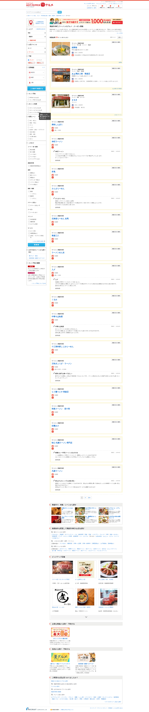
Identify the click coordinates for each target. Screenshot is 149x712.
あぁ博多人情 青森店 (81, 74)
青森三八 (55, 236)
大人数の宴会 (33, 136)
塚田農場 (116, 697)
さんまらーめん (58, 189)
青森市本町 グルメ (60, 15)
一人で (31, 127)
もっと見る (120, 33)
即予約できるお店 (34, 97)
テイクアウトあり (35, 159)
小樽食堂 (86, 699)
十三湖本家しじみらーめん (63, 347)
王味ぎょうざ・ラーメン (62, 364)
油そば (104, 549)
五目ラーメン (97, 549)
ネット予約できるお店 (35, 100)
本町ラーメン (57, 142)
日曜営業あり (34, 233)
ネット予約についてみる (39, 283)
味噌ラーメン (72, 549)
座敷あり (32, 177)
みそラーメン (63, 549)
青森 (50, 15)
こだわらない (54, 534)
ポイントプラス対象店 (35, 112)
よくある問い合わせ (90, 3)
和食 (86, 534)
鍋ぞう (76, 699)
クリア (43, 67)
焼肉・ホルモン (114, 534)
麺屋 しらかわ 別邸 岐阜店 (82, 607)
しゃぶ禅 (81, 697)
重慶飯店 (103, 699)
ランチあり (33, 156)
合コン (31, 138)
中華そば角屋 (57, 317)
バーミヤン (64, 697)
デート (31, 125)
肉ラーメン (84, 550)
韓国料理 (54, 536)
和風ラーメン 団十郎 (61, 409)
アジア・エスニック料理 (65, 536)
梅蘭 (76, 697)
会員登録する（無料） (92, 7)
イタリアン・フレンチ (98, 534)
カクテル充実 (34, 224)
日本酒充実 (33, 219)
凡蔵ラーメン (57, 471)
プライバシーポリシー (102, 708)
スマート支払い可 (35, 205)
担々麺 (54, 550)
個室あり (32, 173)
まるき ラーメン (118, 114)
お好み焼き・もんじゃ (102, 536)
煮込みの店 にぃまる (58, 607)
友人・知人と (33, 120)
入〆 (53, 270)
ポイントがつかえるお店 (36, 110)
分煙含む (34, 194)
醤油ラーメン (81, 549)
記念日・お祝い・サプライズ (37, 129)
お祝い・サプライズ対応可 (37, 236)
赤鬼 (53, 172)
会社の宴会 (32, 132)
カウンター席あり (35, 180)
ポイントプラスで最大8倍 (60, 638)
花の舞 (71, 699)
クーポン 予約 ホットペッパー (116, 3)
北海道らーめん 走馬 (60, 219)
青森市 (53, 15)
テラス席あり (34, 184)
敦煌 (95, 697)
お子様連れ (104, 543)
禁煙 (31, 191)
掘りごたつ (33, 175)
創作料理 (80, 534)
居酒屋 (61, 534)
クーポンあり (34, 212)
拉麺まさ (55, 426)
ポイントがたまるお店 (35, 107)
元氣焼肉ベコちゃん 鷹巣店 (105, 607)
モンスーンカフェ (107, 697)
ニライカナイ (88, 697)
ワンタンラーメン (102, 550)
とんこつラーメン (112, 549)
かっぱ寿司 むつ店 (80, 579)
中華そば (59, 550)
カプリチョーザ (55, 697)
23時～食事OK (87, 543)
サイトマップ (93, 708)
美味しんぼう (57, 125)
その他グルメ (55, 538)
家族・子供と (33, 122)
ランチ (40, 60)
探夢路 (74, 48)
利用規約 (110, 708)
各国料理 (75, 536)
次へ (89, 497)
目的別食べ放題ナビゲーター (37, 258)
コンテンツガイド (102, 3)
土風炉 (99, 697)
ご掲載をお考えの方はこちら (66, 709)
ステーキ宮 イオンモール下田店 (60, 579)
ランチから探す (55, 686)
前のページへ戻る (32, 15)
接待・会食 (32, 134)
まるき (74, 100)
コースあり (33, 154)
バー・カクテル (84, 536)
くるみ (54, 300)
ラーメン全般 (95, 29)
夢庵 (81, 699)
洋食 (90, 534)
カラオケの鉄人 (64, 699)
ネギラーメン (67, 550)
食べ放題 (32, 152)
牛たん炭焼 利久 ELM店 (105, 579)
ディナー (32, 60)
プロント (71, 697)
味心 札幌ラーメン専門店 (62, 443)
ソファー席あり (34, 182)
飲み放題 (32, 149)
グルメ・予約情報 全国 (42, 15)
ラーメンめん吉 (58, 253)
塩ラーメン (89, 549)
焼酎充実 (32, 221)
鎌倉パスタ (55, 699)
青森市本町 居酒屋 (56, 691)
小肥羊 (98, 699)
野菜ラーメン (76, 550)
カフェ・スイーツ (114, 536)
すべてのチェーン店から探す (113, 701)
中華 (107, 534)
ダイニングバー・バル (71, 534)
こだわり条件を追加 (37, 241)
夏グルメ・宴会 (33, 256)
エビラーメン (92, 550)
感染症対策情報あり (35, 166)
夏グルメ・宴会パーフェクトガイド (60, 663)
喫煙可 (32, 196)
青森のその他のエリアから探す (59, 681)
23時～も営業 (77, 543)
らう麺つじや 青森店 (60, 392)
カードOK (33, 231)
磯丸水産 (92, 699)
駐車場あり (111, 543)
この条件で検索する (36, 88)
